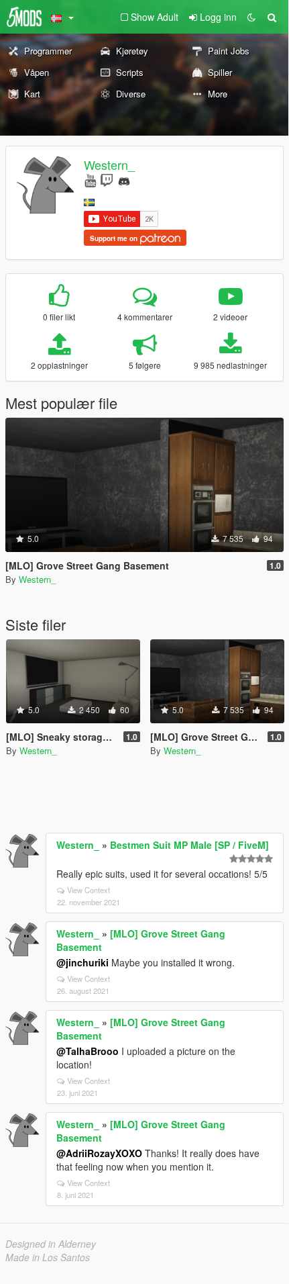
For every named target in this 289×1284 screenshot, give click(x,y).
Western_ (109, 164)
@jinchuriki (82, 962)
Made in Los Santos (47, 1257)
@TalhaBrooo (87, 1051)
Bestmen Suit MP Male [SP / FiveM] (189, 845)
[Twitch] (106, 179)
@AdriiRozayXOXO (99, 1153)
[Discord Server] (124, 179)
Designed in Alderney (50, 1243)
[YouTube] (90, 179)
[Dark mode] (251, 17)
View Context (88, 889)
